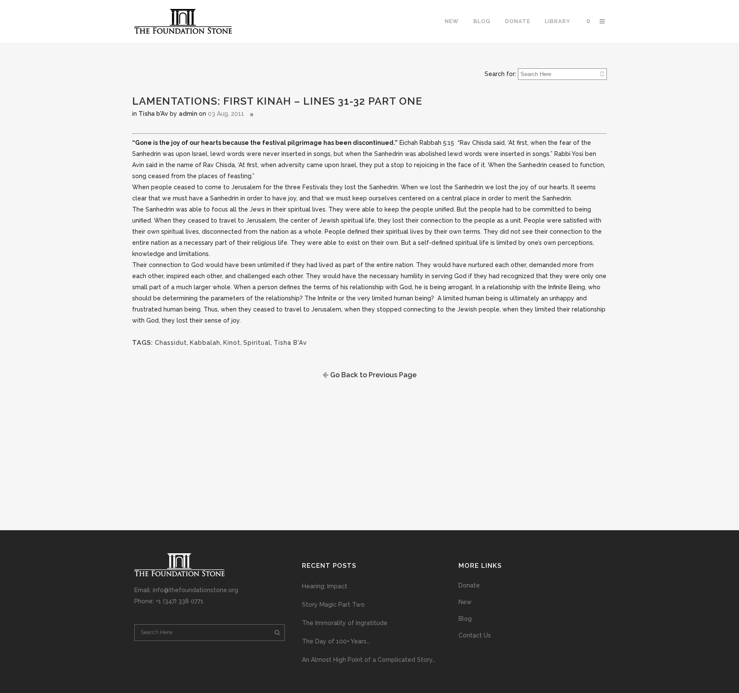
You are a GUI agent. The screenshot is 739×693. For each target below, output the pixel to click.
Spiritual (257, 342)
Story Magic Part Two (333, 604)
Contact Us (474, 635)
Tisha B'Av (290, 342)
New (465, 602)
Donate (469, 585)
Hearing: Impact (324, 586)
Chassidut (171, 342)
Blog (465, 618)
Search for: (500, 73)
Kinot (231, 342)
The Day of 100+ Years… (336, 641)
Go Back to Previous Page (372, 375)
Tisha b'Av (153, 113)
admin (188, 113)
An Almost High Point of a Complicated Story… (368, 659)
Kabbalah (205, 342)
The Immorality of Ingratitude (344, 623)
